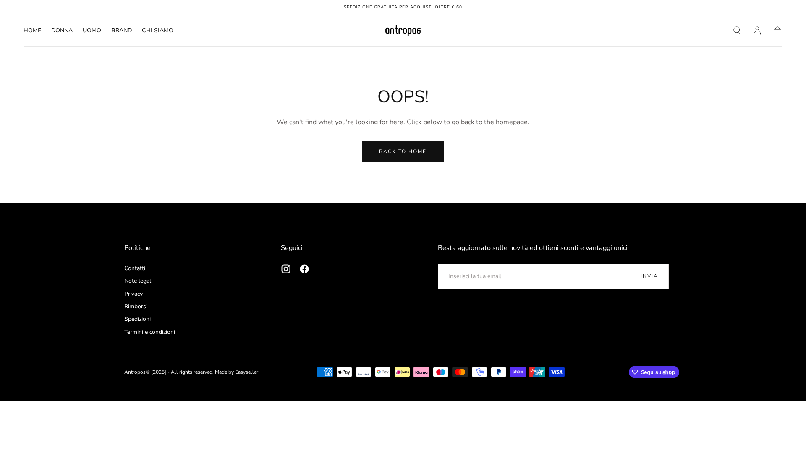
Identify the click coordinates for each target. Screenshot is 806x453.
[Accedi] (757, 31)
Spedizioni (137, 319)
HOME (32, 30)
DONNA (62, 30)
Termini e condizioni (149, 332)
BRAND (121, 30)
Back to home (403, 151)
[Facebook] (304, 269)
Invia (649, 276)
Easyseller (246, 372)
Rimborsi (135, 306)
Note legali (138, 281)
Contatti (134, 268)
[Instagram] (286, 269)
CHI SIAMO (157, 30)
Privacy (133, 294)
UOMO (92, 30)
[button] (737, 31)
